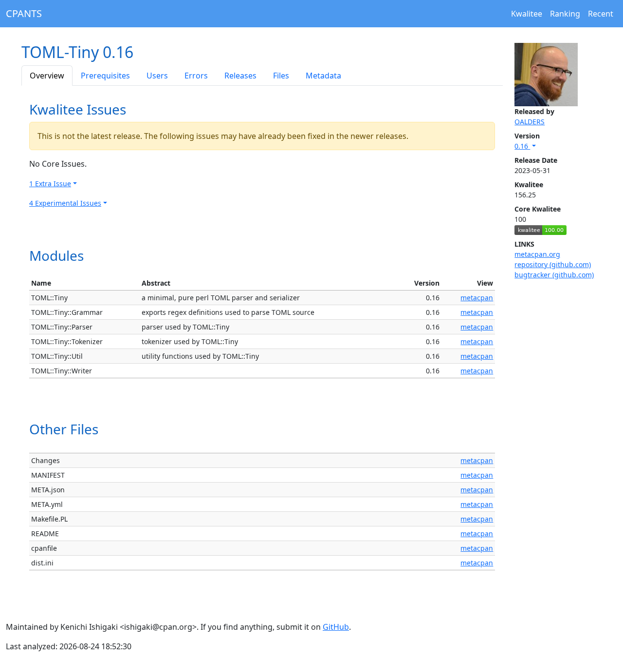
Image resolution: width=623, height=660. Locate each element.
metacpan (476, 297)
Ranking (565, 13)
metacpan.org (537, 254)
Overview (47, 75)
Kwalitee (526, 13)
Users (157, 75)
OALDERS (529, 121)
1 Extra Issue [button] (50, 183)
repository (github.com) (552, 264)
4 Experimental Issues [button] (65, 203)
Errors (196, 75)
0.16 (522, 146)
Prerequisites (105, 75)
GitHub (336, 626)
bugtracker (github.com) (554, 274)
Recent (600, 13)
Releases (240, 75)
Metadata (323, 75)
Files (281, 75)
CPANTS (24, 13)
